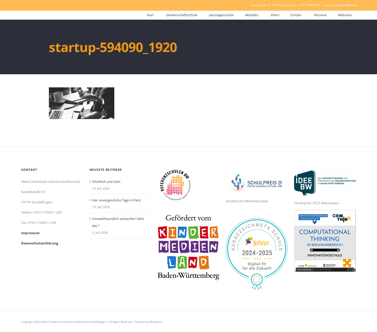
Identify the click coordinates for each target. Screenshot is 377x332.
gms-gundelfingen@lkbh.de (340, 5)
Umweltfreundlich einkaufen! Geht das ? (118, 222)
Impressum (30, 233)
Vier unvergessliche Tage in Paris (116, 200)
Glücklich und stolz (106, 181)
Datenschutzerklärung (39, 243)
